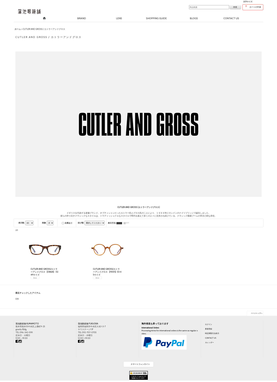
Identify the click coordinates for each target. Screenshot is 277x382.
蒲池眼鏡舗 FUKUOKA (88, 323)
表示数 (21, 223)
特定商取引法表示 (212, 333)
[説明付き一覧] (127, 223)
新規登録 (208, 329)
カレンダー (209, 342)
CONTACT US (210, 338)
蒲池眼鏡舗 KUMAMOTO (27, 323)
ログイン (208, 324)
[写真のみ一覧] (120, 223)
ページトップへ (256, 313)
